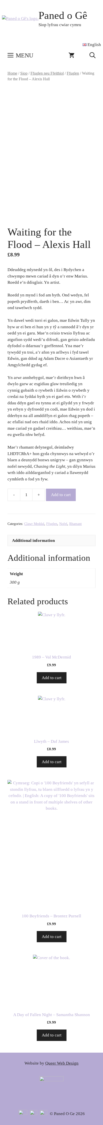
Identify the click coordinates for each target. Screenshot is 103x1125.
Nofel (63, 524)
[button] (92, 55)
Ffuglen (73, 73)
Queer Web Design (61, 1063)
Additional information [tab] (33, 540)
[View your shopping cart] (71, 55)
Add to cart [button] (52, 677)
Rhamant (75, 524)
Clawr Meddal (34, 524)
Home (12, 73)
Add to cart (61, 494)
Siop (24, 73)
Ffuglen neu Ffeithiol (47, 73)
